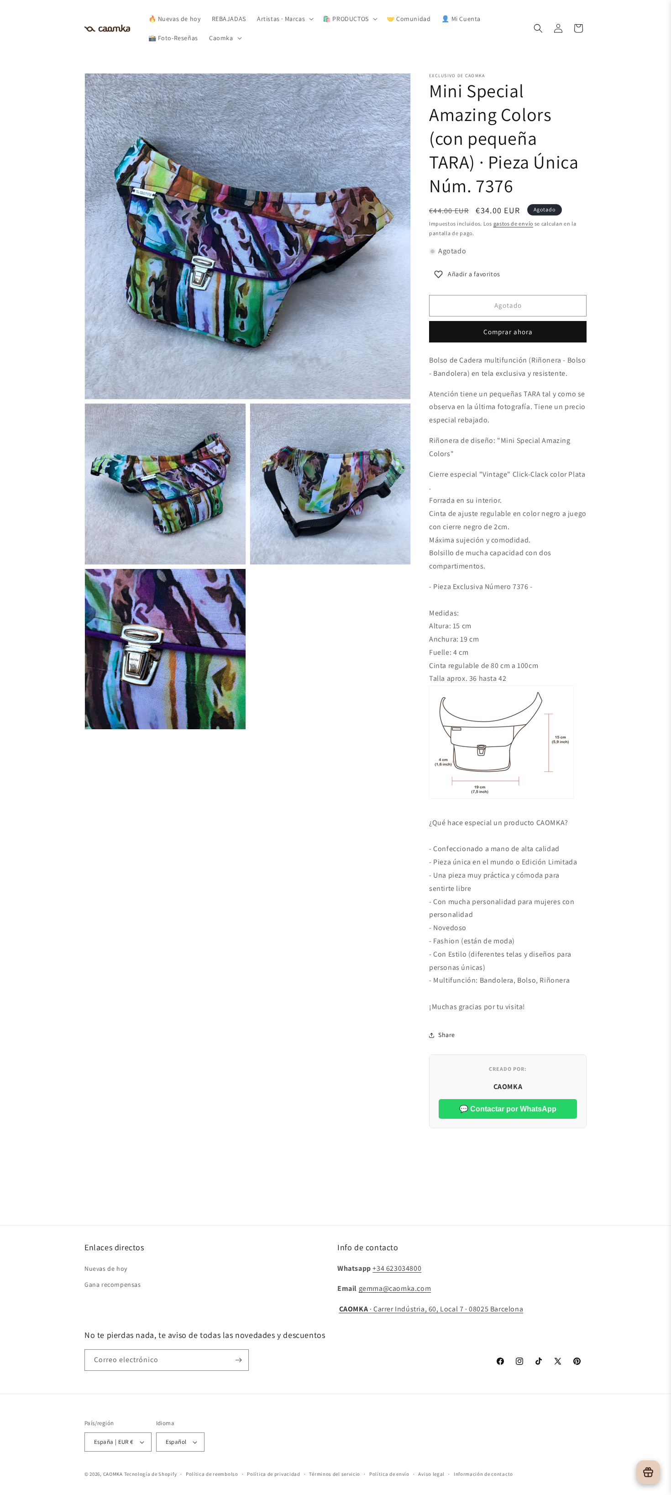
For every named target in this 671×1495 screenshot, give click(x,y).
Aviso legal (431, 1474)
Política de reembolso (212, 1474)
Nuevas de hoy (105, 1268)
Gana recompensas (112, 1284)
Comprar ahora (508, 331)
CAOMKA (113, 1474)
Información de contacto (483, 1474)
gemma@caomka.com (395, 1288)
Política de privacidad (273, 1474)
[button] (284, 18)
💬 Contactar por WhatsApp (507, 1109)
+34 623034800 (396, 1268)
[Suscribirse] (238, 1360)
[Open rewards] (648, 1472)
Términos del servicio (334, 1474)
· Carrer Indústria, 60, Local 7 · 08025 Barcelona (431, 1309)
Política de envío (389, 1474)
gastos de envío (513, 223)
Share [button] (446, 1035)
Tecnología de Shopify (150, 1474)
